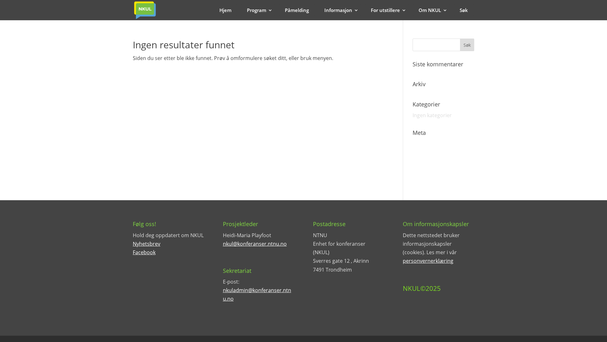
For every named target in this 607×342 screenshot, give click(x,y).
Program (256, 10)
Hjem (225, 10)
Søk (464, 10)
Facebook (144, 252)
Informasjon (338, 10)
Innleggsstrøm (430, 155)
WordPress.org (431, 177)
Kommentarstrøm (434, 166)
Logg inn (423, 144)
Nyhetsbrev (146, 243)
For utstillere (385, 10)
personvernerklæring (428, 260)
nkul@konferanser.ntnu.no (255, 243)
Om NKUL (430, 10)
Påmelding (297, 10)
